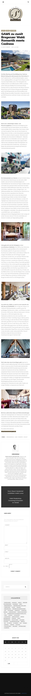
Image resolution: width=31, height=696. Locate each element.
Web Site (7, 558)
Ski (5, 623)
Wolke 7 (26, 437)
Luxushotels (7, 616)
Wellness (15, 626)
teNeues (12, 624)
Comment (7, 525)
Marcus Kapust (15, 616)
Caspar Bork (7, 607)
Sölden (25, 623)
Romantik (20, 437)
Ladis (5, 615)
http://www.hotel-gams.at (8, 431)
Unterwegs (13, 30)
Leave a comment (6, 47)
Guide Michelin (12, 612)
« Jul (8, 663)
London (10, 615)
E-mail (7, 551)
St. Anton (9, 623)
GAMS (16, 437)
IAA (5, 613)
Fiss (5, 610)
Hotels (3, 30)
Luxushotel (17, 615)
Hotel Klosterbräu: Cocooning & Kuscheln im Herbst (15, 500)
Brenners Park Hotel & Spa (20, 605)
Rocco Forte (15, 619)
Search (25, 587)
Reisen (7, 30)
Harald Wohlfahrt (22, 612)
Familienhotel (7, 608)
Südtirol (6, 624)
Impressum (24, 693)
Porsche (14, 618)
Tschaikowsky (7, 626)
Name (6, 545)
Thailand (18, 624)
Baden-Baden (7, 602)
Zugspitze (6, 627)
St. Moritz (15, 623)
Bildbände (15, 604)
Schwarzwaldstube (14, 621)
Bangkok (14, 602)
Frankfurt (17, 610)
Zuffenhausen (22, 626)
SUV (20, 623)
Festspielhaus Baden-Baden (19, 608)
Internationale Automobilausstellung (16, 613)
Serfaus (22, 621)
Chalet (13, 607)
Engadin (19, 607)
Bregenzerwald (10, 437)
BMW (20, 604)
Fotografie (10, 610)
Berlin (19, 602)
